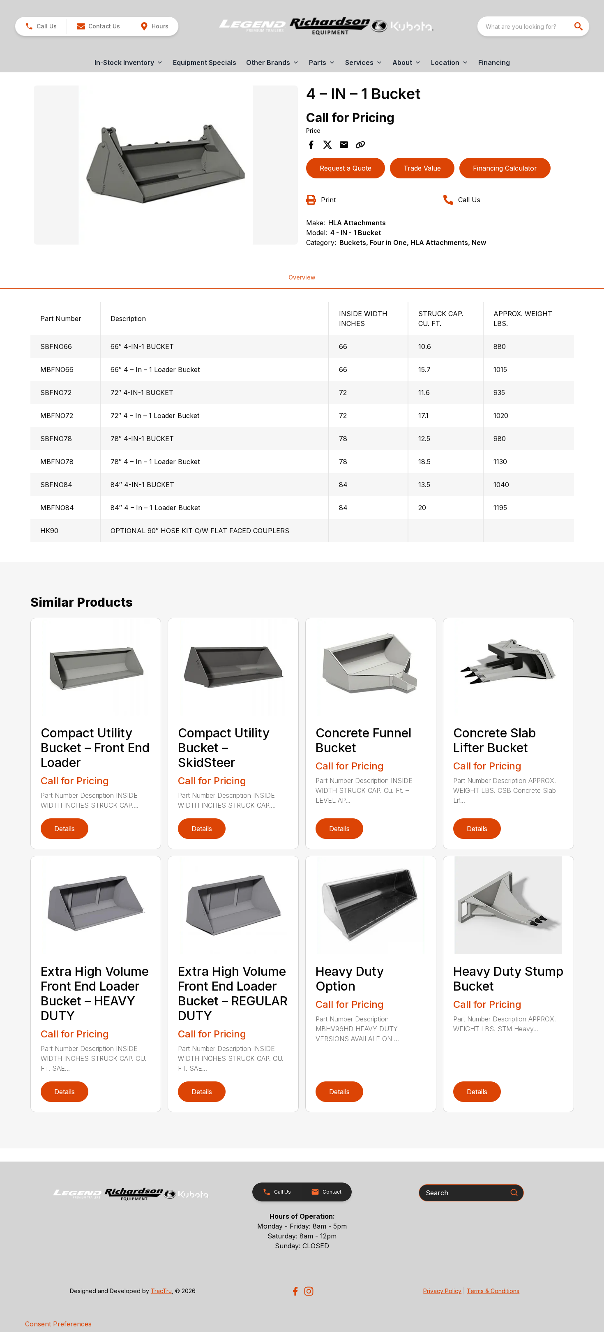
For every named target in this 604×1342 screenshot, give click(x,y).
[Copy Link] (360, 145)
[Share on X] (327, 145)
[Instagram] (309, 1291)
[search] (579, 26)
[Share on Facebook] (311, 145)
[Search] (514, 1192)
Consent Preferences (58, 1324)
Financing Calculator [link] (505, 168)
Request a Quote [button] (345, 168)
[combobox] (533, 26)
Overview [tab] (302, 277)
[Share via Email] (344, 145)
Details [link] (64, 829)
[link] (154, 26)
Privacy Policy (442, 1290)
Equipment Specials (204, 62)
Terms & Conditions (493, 1290)
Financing (494, 62)
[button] (41, 26)
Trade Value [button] (422, 168)
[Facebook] (295, 1291)
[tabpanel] (166, 166)
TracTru (161, 1290)
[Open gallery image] (166, 164)
